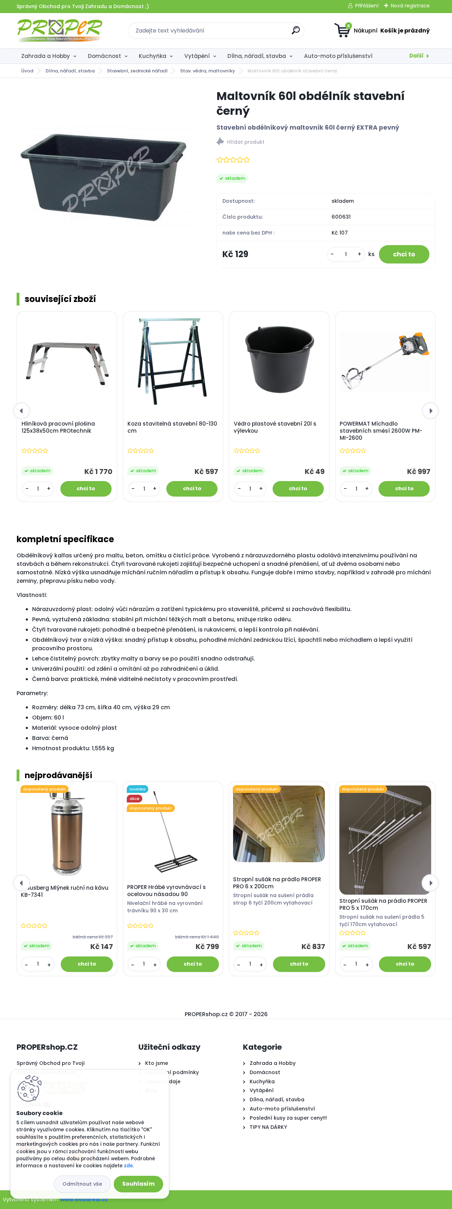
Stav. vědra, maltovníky (207, 70)
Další (416, 55)
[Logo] (60, 30)
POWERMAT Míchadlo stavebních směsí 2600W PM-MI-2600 (381, 430)
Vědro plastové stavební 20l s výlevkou (275, 427)
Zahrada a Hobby (45, 56)
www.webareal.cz (84, 1199)
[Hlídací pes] (325, 142)
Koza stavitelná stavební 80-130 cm (172, 427)
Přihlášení (367, 5)
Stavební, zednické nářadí (137, 70)
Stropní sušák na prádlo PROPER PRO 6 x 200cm (277, 883)
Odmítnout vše (82, 1183)
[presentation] (21, 411)
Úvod (27, 70)
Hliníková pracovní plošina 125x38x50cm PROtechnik (58, 427)
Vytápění (197, 56)
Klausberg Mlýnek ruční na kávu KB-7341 (64, 891)
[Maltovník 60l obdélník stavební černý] (105, 177)
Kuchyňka (152, 56)
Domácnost (104, 56)
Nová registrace (410, 5)
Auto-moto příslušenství (338, 56)
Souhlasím (138, 1184)
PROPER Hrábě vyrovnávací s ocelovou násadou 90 (166, 891)
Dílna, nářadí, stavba (256, 56)
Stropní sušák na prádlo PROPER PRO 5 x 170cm (383, 904)
